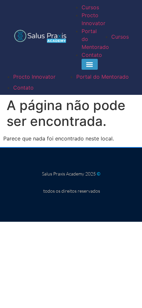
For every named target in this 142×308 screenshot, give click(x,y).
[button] (90, 64)
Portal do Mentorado (102, 76)
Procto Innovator (34, 76)
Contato (92, 55)
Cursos (90, 7)
